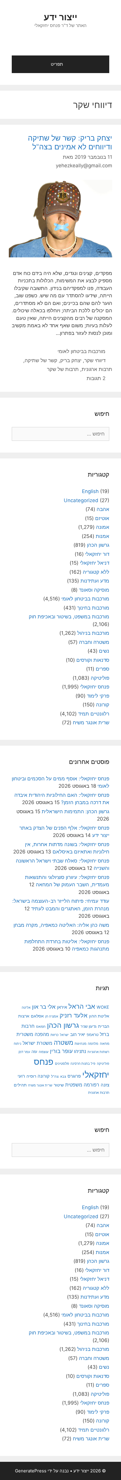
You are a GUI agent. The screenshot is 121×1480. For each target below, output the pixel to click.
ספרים (102, 669)
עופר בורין (61, 1051)
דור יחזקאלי (97, 554)
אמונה (102, 527)
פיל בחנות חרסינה (82, 1064)
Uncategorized (81, 500)
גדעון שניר (88, 1026)
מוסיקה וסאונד (94, 590)
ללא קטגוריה (96, 572)
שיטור (59, 1085)
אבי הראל (81, 1006)
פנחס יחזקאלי (94, 687)
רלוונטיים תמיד (93, 714)
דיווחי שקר (94, 360)
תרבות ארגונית (97, 369)
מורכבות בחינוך (93, 608)
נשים (104, 651)
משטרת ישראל (37, 1043)
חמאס (41, 1027)
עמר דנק (24, 1052)
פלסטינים (62, 1063)
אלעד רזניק (74, 1015)
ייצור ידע (60, 17)
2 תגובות (96, 378)
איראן (62, 1007)
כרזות (54, 1035)
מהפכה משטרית (32, 1034)
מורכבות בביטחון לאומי (81, 351)
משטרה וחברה (94, 642)
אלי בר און (44, 1006)
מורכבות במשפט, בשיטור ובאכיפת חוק (69, 617)
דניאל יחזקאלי (94, 563)
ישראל (64, 1035)
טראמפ (92, 1034)
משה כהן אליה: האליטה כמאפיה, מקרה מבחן (61, 925)
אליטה (26, 1007)
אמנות (102, 536)
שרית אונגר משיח (91, 722)
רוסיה (31, 1076)
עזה (34, 1051)
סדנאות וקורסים (92, 660)
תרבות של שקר (63, 369)
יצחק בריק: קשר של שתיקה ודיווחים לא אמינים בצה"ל (70, 142)
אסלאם (37, 1016)
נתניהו (80, 1051)
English (90, 491)
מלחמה (93, 1044)
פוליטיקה (100, 678)
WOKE (103, 1007)
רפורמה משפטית (82, 1085)
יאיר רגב (77, 1034)
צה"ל (55, 1076)
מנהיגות (80, 1043)
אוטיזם (102, 518)
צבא (63, 1077)
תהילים (20, 1085)
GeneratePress (30, 1471)
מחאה (104, 1044)
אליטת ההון (99, 1015)
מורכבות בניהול (93, 633)
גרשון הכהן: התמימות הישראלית (75, 811)
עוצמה (43, 1051)
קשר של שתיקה (41, 360)
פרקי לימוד (98, 696)
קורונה (102, 705)
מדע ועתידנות (94, 581)
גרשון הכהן (98, 545)
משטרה (63, 1042)
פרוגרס (74, 1076)
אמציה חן (51, 1016)
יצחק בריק (70, 360)
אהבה (103, 509)
